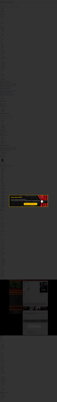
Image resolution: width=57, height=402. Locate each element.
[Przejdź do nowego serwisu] (28, 206)
